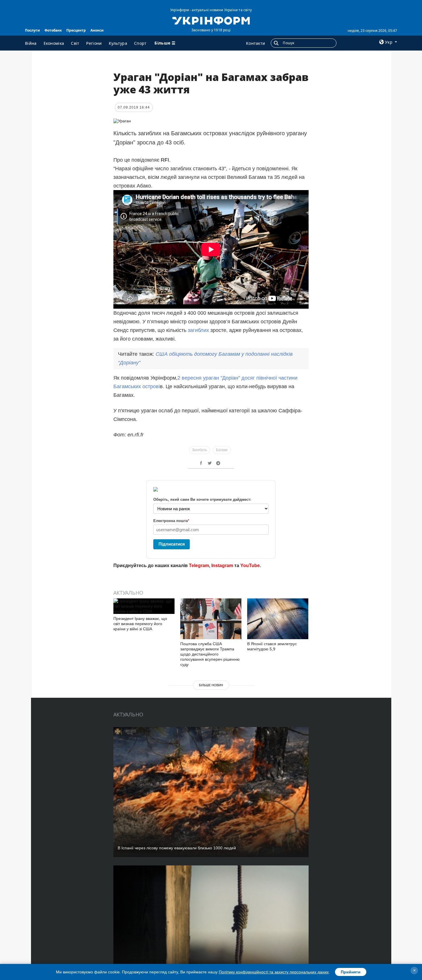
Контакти (255, 43)
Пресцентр (76, 30)
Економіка (54, 43)
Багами (222, 450)
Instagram (222, 565)
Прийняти (351, 972)
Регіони (94, 43)
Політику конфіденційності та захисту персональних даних (274, 972)
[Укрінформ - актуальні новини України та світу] (210, 20)
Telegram (199, 565)
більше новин (211, 685)
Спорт (140, 43)
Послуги (32, 30)
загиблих (198, 330)
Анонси (97, 30)
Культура (118, 43)
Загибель (199, 450)
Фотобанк (53, 30)
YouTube (250, 565)
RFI (165, 160)
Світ (75, 43)
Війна (31, 43)
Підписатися (171, 544)
